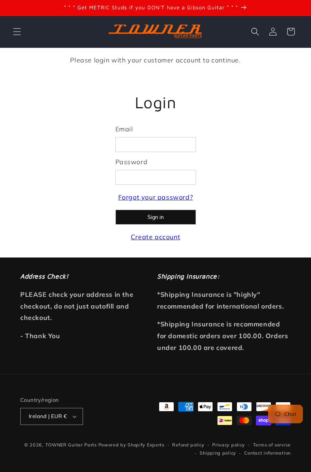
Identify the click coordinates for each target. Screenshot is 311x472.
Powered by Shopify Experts (131, 445)
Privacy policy (228, 445)
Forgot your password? (155, 197)
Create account (155, 237)
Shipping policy (218, 453)
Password (131, 162)
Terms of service (272, 445)
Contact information (267, 453)
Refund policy (188, 445)
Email (124, 129)
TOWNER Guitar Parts (71, 445)
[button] (17, 32)
